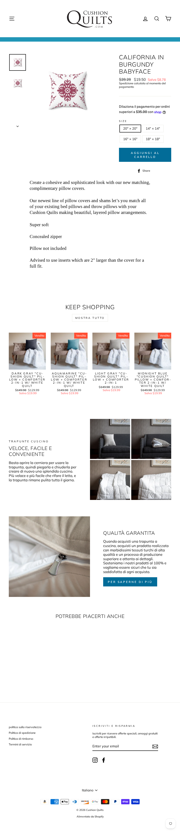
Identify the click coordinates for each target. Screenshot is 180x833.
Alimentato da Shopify (90, 816)
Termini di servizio (20, 744)
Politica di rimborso (21, 738)
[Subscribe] (155, 746)
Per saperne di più (130, 582)
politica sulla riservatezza (25, 727)
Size (123, 121)
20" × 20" (130, 128)
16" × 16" (130, 139)
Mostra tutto (90, 317)
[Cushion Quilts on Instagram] (95, 760)
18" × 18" (153, 139)
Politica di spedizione (22, 732)
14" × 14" (153, 128)
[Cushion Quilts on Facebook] (103, 760)
